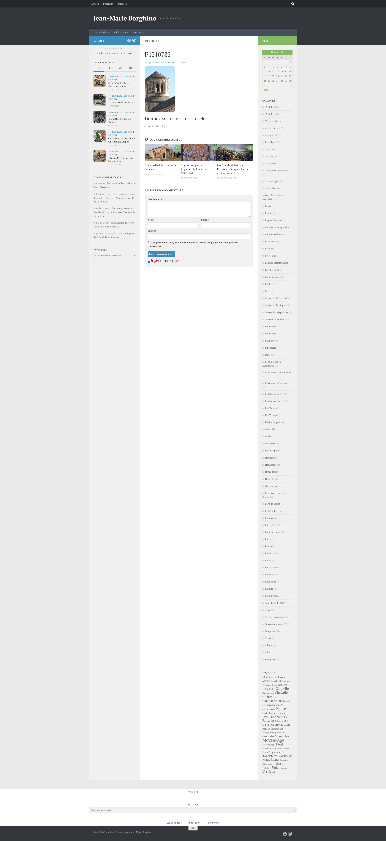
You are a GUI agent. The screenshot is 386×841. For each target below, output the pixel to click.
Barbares (282, 684)
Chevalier (282, 692)
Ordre (275, 748)
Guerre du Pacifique (275, 305)
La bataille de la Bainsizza (121, 102)
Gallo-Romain (272, 276)
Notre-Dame (271, 471)
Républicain (284, 760)
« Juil (265, 89)
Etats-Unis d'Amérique (275, 717)
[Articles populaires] (109, 68)
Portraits (108, 3)
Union (276, 767)
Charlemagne (268, 693)
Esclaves (269, 248)
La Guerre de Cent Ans (276, 383)
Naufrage (270, 457)
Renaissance (271, 567)
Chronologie (271, 181)
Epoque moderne (274, 234)
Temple (279, 763)
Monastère (282, 736)
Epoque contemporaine (277, 227)
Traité (268, 638)
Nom (151, 219)
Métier (268, 436)
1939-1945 (270, 113)
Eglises (281, 708)
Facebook (193, 792)
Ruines (275, 759)
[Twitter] (134, 40)
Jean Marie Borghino (161, 62)
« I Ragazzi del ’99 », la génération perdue (119, 84)
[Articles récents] (98, 68)
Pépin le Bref (271, 510)
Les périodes (100, 32)
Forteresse (269, 720)
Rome (265, 752)
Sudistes (271, 764)
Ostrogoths (271, 485)
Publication (119, 32)
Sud (264, 764)
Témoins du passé (274, 624)
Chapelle (282, 688)
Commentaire (155, 199)
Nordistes (267, 748)
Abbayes (280, 677)
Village (268, 645)
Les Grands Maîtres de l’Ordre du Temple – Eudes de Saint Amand (232, 169)
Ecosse (268, 206)
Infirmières (270, 347)
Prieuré (280, 749)
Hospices (269, 340)
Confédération (272, 701)
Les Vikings (271, 415)
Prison (268, 546)
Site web (152, 230)
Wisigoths (270, 659)
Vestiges (268, 771)
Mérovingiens (268, 744)
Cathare (269, 156)
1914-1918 (112, 76)
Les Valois (270, 408)
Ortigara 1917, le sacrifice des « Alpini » (121, 160)
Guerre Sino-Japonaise (276, 312)
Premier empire (273, 532)
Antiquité (270, 135)
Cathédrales (268, 689)
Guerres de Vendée (274, 319)
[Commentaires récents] (120, 68)
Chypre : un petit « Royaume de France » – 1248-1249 (194, 169)
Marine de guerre (274, 422)
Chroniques (271, 163)
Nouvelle (112, 79)
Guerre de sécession (275, 298)
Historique (270, 326)
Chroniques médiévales (277, 170)
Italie (131, 76)
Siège (268, 609)
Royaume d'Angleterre (271, 754)
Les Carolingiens (273, 393)
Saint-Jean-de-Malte (275, 602)
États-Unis (270, 255)
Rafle (267, 560)
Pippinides (270, 517)
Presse (268, 539)
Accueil (95, 3)
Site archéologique (274, 617)
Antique (279, 680)
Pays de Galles (272, 503)
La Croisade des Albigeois (278, 372)
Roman (286, 749)
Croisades (270, 188)
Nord (279, 744)
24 (264, 80)
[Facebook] (129, 40)
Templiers (270, 631)
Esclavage (270, 241)
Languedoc (276, 732)
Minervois (270, 443)
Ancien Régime (272, 128)
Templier (266, 767)
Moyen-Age (271, 450)
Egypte (268, 213)
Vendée (284, 768)
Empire (265, 713)
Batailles (122, 3)
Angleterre (268, 680)
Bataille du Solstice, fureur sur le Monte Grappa (121, 140)
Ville (267, 652)
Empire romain (277, 713)
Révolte (269, 588)
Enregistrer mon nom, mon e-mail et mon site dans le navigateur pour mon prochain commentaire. (193, 244)
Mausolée (270, 429)
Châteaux (269, 696)
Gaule (268, 283)
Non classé (271, 464)
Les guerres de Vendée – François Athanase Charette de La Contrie (114, 198)
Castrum (269, 149)
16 (290, 71)
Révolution (271, 595)
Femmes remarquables (276, 262)
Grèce (268, 291)
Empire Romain (273, 220)
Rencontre (138, 32)
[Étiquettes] (130, 68)
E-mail (205, 219)
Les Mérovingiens (274, 400)
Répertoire (270, 581)
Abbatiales (268, 677)
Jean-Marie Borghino (125, 18)
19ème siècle (271, 120)
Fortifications (272, 269)
